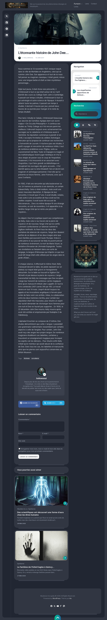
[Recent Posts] (77, 125)
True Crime (93, 225)
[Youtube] (58, 606)
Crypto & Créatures (89, 193)
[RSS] (61, 606)
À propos (77, 4)
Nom (20, 433)
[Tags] (95, 125)
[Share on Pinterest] (6, 28)
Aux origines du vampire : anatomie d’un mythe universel (89, 216)
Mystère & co (22, 509)
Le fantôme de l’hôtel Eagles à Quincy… (35, 567)
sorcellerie (35, 358)
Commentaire (24, 419)
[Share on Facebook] (6, 22)
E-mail (45, 433)
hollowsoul (27, 58)
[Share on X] (6, 16)
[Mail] (64, 606)
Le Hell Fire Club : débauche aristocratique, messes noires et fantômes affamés (90, 150)
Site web (21, 441)
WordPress (57, 598)
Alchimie (27, 358)
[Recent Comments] (89, 125)
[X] (54, 606)
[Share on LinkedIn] (6, 35)
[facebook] (51, 606)
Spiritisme (23, 48)
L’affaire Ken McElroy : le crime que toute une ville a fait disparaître (90, 231)
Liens (87, 4)
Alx (70, 598)
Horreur (85, 143)
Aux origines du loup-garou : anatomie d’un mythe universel (89, 200)
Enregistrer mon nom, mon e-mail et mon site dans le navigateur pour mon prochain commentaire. (40, 450)
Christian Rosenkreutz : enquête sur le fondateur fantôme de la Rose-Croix (90, 183)
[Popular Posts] (83, 125)
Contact (94, 4)
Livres (76, 7)
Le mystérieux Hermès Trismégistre (89, 136)
